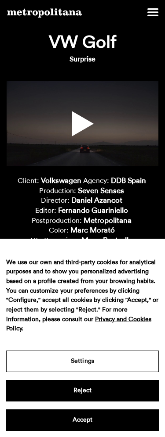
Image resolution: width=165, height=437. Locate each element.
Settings (82, 361)
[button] (82, 124)
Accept (83, 420)
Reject (82, 390)
